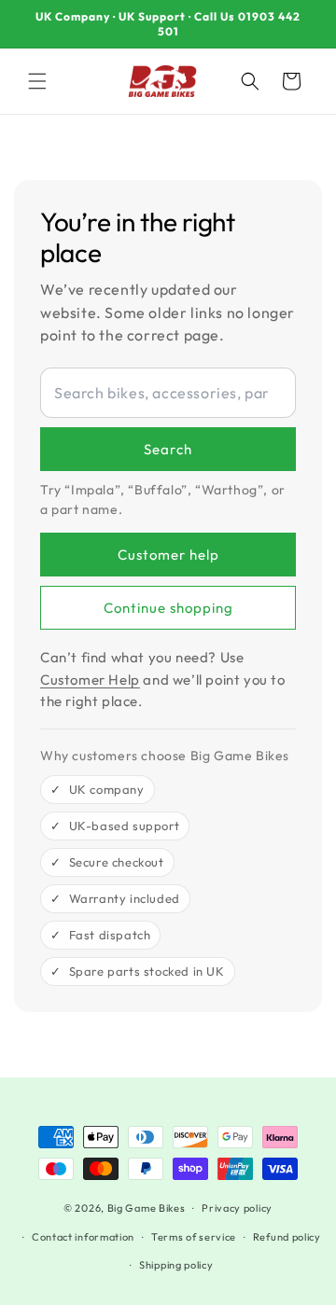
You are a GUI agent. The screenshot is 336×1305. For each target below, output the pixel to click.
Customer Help (90, 679)
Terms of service (193, 1236)
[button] (37, 81)
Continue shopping (168, 608)
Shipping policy (176, 1264)
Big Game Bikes (146, 1208)
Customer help (168, 554)
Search (168, 449)
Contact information (83, 1236)
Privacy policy (237, 1208)
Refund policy (287, 1236)
